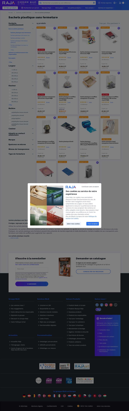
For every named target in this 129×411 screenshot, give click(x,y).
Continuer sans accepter (90, 187)
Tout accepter (93, 224)
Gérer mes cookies (73, 224)
